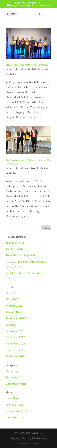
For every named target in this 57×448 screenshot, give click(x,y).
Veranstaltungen (16, 383)
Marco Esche (16, 68)
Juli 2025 (11, 324)
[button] (5, 442)
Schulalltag (11, 73)
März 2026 (12, 299)
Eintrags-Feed (14, 405)
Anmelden (12, 398)
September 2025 (16, 318)
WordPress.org (15, 417)
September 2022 (16, 356)
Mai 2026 (11, 293)
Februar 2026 (14, 305)
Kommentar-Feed (16, 411)
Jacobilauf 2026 (15, 249)
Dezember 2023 (15, 337)
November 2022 (15, 350)
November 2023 (15, 343)
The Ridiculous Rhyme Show (22, 255)
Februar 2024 (14, 331)
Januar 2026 (13, 312)
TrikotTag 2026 (15, 243)
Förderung (43, 68)
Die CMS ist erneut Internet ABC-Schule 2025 (28, 64)
